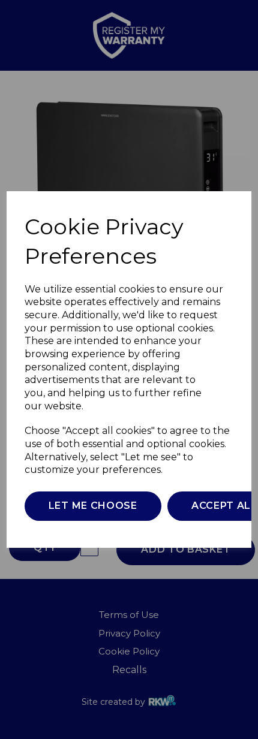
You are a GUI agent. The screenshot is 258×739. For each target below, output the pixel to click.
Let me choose (93, 505)
